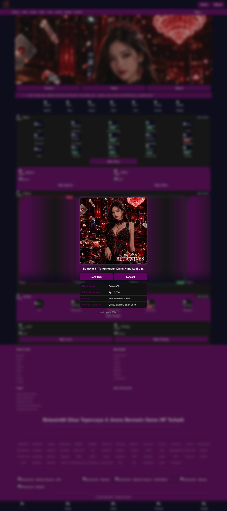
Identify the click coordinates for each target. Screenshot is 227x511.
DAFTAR (96, 277)
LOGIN (130, 277)
